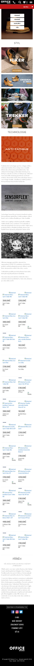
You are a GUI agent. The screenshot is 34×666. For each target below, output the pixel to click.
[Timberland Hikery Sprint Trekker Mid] (9, 295)
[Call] (14, 2)
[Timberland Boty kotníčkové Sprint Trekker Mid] (9, 493)
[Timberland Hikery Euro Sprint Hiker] (9, 316)
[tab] (17, 620)
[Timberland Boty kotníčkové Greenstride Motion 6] (24, 449)
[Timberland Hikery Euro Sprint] (24, 427)
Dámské (17, 19)
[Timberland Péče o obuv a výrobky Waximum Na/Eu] (24, 338)
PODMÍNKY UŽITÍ (17, 628)
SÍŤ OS (17, 631)
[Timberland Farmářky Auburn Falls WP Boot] (24, 382)
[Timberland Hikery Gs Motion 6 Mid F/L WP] (9, 516)
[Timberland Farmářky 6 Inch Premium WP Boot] (24, 516)
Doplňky (17, 23)
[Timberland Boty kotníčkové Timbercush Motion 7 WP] (9, 404)
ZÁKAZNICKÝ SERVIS (17, 624)
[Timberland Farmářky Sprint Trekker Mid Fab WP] (9, 427)
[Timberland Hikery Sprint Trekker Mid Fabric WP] (9, 338)
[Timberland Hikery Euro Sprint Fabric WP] (9, 471)
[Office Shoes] (5, 2)
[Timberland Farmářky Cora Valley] (24, 361)
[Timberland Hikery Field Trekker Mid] (9, 382)
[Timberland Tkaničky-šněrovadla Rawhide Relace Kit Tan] (24, 404)
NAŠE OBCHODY (17, 621)
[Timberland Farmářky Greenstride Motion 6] (24, 471)
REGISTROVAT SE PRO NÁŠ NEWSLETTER (17, 607)
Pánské (17, 15)
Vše (17, 27)
